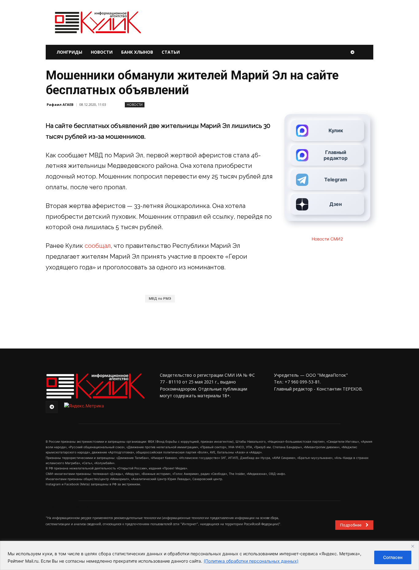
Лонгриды (69, 52)
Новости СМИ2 (327, 238)
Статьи (171, 52)
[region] (209, 555)
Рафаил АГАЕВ (60, 104)
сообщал (98, 245)
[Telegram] (352, 52)
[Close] (412, 546)
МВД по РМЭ (160, 299)
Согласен (392, 557)
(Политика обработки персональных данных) (251, 561)
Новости (102, 52)
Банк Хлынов (137, 52)
